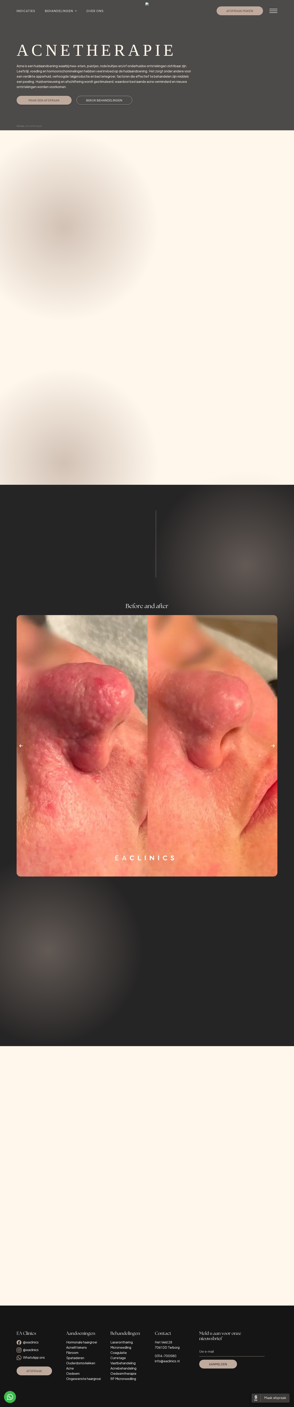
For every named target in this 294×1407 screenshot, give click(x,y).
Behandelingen (59, 10)
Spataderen (75, 1358)
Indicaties (26, 10)
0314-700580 (165, 1356)
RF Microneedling (123, 1379)
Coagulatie (118, 1352)
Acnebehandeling (123, 1368)
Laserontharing (121, 1342)
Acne (70, 1368)
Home (20, 126)
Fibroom (72, 1352)
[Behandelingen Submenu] (75, 10)
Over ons (95, 10)
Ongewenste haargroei (83, 1379)
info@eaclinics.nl (167, 1361)
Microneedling (120, 1347)
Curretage (118, 1358)
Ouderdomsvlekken (80, 1363)
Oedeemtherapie (123, 1373)
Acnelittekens (76, 1347)
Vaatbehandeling (123, 1363)
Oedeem (73, 1373)
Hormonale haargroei (81, 1342)
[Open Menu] (273, 11)
